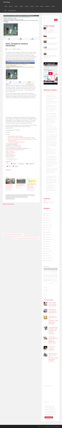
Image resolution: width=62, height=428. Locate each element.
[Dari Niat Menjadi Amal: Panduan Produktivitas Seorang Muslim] (45, 36)
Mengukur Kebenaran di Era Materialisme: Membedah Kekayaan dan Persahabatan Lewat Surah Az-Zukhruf (50, 31)
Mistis (5, 10)
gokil (29, 195)
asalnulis (53, 6)
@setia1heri (11, 151)
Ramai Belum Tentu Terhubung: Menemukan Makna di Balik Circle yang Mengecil (50, 56)
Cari (44, 17)
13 (46, 275)
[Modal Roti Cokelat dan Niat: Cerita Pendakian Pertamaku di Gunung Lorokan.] (45, 47)
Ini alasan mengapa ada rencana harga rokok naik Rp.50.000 (52, 304)
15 (50, 275)
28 (48, 280)
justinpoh (27, 6)
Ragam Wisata (48, 251)
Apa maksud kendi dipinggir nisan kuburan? (16, 142)
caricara (32, 6)
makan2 (46, 244)
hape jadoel (8, 196)
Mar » (52, 283)
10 (54, 273)
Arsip (45, 200)
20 (46, 278)
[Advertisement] (21, 107)
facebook (12, 195)
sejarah (46, 253)
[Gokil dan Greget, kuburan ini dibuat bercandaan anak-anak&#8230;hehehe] (10, 181)
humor (37, 6)
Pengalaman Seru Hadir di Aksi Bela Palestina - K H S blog (51, 178)
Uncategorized (48, 260)
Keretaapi (47, 241)
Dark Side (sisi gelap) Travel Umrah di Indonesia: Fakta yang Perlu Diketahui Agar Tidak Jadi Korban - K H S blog (51, 138)
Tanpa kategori (48, 258)
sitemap (5, 6)
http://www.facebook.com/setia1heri (17, 149)
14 (48, 275)
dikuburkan (15, 53)
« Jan (49, 283)
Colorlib (47, 426)
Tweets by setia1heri (48, 385)
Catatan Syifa (47, 227)
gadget (16, 195)
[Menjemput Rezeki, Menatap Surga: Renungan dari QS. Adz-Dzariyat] (45, 41)
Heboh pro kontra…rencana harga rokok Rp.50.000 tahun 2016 (52, 311)
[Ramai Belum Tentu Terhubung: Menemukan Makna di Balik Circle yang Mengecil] (45, 54)
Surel (47, 401)
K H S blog (6, 2)
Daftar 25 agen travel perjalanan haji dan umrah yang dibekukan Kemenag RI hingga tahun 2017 (51, 144)
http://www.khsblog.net (16, 146)
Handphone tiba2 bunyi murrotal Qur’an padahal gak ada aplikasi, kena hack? (31, 186)
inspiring (21, 6)
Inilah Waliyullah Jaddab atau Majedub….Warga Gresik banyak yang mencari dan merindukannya (53, 330)
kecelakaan (47, 236)
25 (56, 278)
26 (44, 280)
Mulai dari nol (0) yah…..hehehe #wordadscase (51, 348)
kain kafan (17, 196)
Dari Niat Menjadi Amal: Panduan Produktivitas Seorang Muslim (50, 38)
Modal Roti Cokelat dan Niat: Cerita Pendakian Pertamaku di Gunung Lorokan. (50, 49)
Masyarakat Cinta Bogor (10, 198)
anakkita (42, 6)
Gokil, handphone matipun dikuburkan (15, 136)
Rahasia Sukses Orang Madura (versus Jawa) (50, 122)
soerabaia (47, 255)
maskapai (47, 246)
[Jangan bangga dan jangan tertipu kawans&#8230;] (21, 181)
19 (44, 278)
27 (46, 280)
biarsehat (47, 6)
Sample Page (46, 290)
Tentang (16, 6)
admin (16, 49)
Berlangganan (48, 417)
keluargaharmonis (12, 10)
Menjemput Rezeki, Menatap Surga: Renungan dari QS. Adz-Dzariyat (51, 44)
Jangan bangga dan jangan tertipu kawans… (21, 185)
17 (54, 275)
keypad (22, 196)
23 (52, 278)
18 (56, 275)
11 (56, 273)
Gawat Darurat (24, 195)
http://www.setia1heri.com (15, 145)
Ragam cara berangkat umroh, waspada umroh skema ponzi (51, 164)
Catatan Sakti (47, 225)
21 (48, 278)
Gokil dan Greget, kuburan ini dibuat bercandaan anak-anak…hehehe (21, 137)
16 (52, 275)
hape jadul (13, 196)
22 (50, 278)
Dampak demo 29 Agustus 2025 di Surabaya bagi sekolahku (51, 181)
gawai (20, 195)
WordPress (57, 426)
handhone (32, 195)
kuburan (25, 196)
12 (44, 275)
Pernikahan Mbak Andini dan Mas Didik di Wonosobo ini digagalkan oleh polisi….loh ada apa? (53, 339)
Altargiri (46, 213)
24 (54, 278)
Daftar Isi (11, 6)
